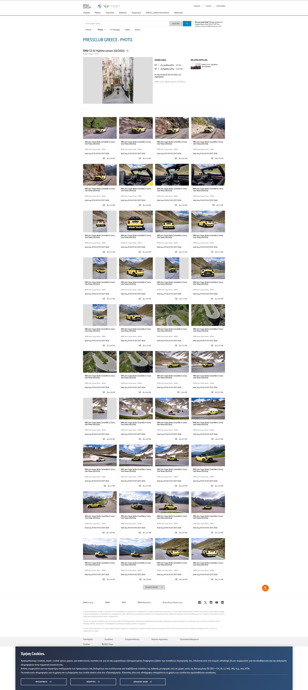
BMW (107, 602)
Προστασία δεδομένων (189, 639)
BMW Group (88, 602)
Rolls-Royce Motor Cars (173, 602)
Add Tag (176, 23)
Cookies (86, 644)
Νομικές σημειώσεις (159, 639)
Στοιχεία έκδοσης (132, 639)
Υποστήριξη (88, 639)
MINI (124, 602)
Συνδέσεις (109, 639)
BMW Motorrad (144, 602)
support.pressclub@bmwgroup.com (208, 26)
